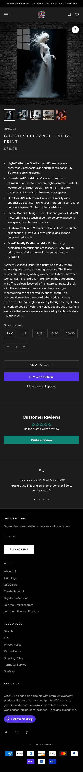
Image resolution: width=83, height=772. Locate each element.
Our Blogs (10, 578)
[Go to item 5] (61, 115)
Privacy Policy (12, 644)
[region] (41, 480)
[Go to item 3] (35, 115)
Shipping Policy (13, 658)
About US (10, 571)
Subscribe (19, 549)
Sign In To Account (16, 598)
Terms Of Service (15, 664)
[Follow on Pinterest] (27, 733)
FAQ (6, 638)
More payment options (41, 386)
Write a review (41, 440)
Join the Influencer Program (21, 611)
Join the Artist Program (18, 605)
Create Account (14, 591)
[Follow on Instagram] (17, 733)
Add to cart (41, 364)
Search (8, 631)
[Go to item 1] (9, 115)
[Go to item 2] (22, 115)
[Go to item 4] (48, 115)
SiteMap (9, 671)
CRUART (10, 129)
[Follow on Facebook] (6, 733)
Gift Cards (10, 584)
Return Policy (12, 651)
